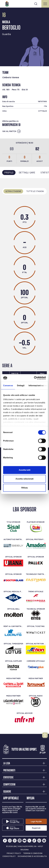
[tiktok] (34, 840)
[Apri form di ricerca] (36, 4)
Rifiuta (24, 488)
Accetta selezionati (24, 479)
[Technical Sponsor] (36, 615)
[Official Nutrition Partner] (36, 650)
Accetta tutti (24, 470)
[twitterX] (29, 840)
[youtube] (24, 840)
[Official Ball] (13, 615)
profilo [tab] (8, 172)
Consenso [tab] (8, 385)
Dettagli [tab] (20, 385)
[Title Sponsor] (13, 528)
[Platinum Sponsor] (36, 528)
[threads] (15, 840)
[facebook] (5, 840)
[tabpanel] (24, 309)
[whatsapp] (39, 840)
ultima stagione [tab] (13, 191)
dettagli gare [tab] (27, 172)
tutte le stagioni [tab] (35, 191)
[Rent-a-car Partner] (13, 632)
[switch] (42, 441)
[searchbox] (24, 3)
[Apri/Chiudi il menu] (45, 4)
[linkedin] (20, 840)
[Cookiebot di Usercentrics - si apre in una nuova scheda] (34, 378)
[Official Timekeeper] (13, 650)
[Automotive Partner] (13, 545)
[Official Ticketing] (36, 632)
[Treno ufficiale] (36, 597)
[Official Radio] (36, 702)
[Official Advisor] (24, 719)
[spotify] (44, 840)
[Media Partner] (13, 684)
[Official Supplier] (13, 667)
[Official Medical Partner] (13, 597)
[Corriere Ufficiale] (36, 667)
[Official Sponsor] (13, 563)
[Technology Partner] (36, 580)
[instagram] (10, 840)
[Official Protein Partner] (36, 545)
